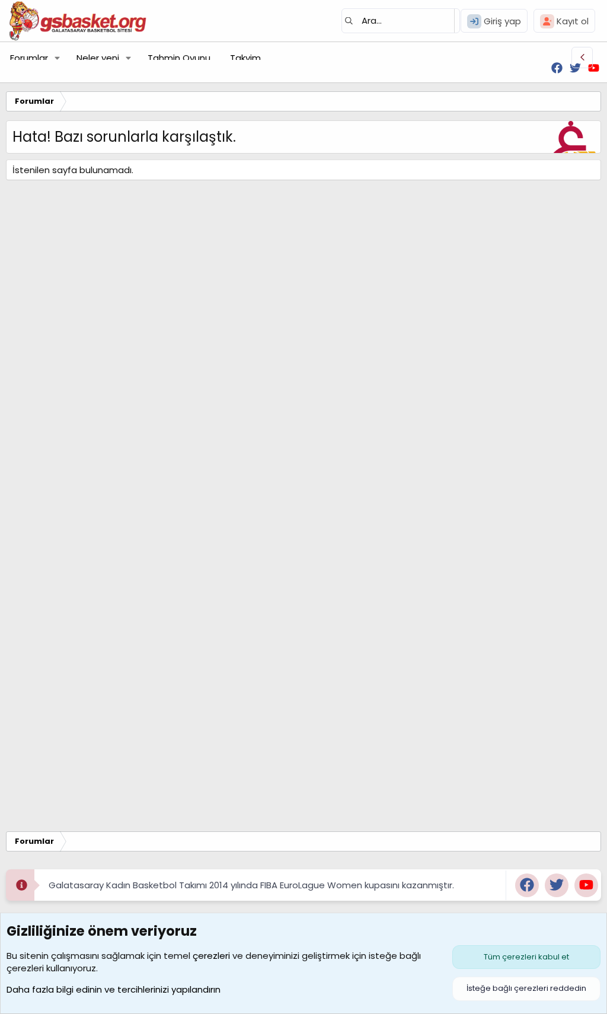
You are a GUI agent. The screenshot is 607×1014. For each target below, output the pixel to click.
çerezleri (211, 955)
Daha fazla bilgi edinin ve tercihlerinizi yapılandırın (114, 989)
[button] (57, 58)
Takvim (245, 58)
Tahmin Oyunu (179, 58)
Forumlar (29, 58)
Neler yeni (97, 58)
